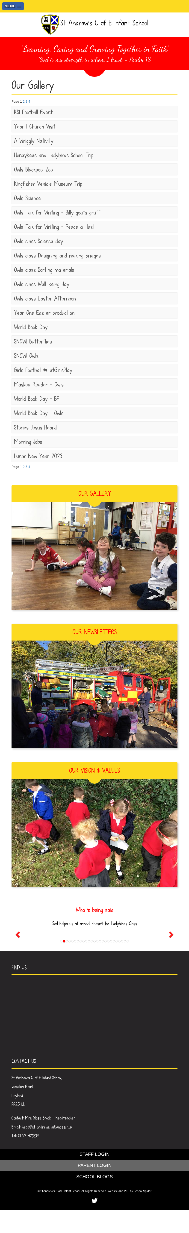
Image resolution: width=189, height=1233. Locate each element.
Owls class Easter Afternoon (45, 298)
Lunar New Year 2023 (38, 456)
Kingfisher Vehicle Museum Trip (48, 184)
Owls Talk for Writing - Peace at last (54, 227)
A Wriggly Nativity (33, 141)
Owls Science (27, 198)
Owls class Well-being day (41, 284)
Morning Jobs (28, 442)
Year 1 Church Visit (34, 126)
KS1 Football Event (33, 112)
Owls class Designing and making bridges (57, 255)
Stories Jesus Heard (35, 427)
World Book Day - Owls (38, 413)
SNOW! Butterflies (33, 341)
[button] (13, 6)
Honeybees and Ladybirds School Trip (54, 155)
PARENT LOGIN (95, 1165)
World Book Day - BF (36, 399)
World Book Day (30, 327)
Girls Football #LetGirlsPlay (43, 370)
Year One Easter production (44, 313)
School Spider (142, 1191)
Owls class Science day (38, 241)
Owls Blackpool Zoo (33, 169)
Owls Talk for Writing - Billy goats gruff (57, 212)
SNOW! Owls (26, 356)
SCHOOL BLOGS (94, 1176)
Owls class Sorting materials (44, 270)
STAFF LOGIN (94, 1154)
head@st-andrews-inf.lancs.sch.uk (47, 1127)
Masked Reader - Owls (39, 384)
